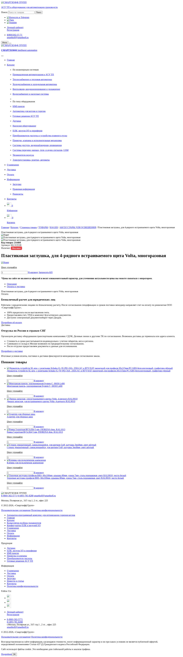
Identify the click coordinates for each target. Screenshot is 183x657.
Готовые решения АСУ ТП (26, 116)
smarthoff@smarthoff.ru (18, 37)
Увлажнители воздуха (23, 155)
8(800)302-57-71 (14, 35)
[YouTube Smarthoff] (9, 607)
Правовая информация (24, 189)
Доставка (11, 169)
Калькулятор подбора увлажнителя (24, 523)
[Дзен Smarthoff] (9, 602)
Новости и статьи (15, 581)
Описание (12, 284)
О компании (13, 165)
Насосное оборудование (24, 126)
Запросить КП (46, 272)
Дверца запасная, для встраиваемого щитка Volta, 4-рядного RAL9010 (41, 401)
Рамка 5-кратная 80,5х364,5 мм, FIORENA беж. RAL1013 (35, 432)
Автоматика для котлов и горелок (29, 111)
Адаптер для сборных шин (20, 417)
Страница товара (28, 227)
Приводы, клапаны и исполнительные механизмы (37, 140)
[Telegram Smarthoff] (9, 598)
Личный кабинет (15, 27)
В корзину (33, 272)
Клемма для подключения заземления (25, 462)
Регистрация (13, 30)
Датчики (17, 121)
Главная (11, 60)
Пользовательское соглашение (16, 510)
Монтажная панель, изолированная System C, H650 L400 (34, 386)
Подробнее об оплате (11, 322)
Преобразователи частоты (19, 558)
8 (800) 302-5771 (9, 495)
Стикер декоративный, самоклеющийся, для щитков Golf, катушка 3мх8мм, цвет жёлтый (50, 447)
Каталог (11, 65)
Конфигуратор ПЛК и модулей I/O (24, 525)
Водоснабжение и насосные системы (31, 94)
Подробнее (6, 654)
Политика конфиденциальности (46, 510)
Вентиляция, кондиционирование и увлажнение (36, 89)
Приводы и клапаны (17, 556)
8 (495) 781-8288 (25, 495)
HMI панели (19, 106)
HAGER (54, 227)
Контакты (11, 199)
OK (14, 654)
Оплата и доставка (16, 286)
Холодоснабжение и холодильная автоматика (35, 84)
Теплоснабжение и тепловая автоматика (32, 79)
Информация (13, 179)
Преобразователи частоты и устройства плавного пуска (40, 135)
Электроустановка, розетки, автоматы (31, 160)
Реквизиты (18, 194)
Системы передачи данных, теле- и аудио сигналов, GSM (40, 150)
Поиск (4, 12)
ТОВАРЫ (43, 227)
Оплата (10, 174)
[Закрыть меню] (10, 43)
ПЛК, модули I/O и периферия (27, 130)
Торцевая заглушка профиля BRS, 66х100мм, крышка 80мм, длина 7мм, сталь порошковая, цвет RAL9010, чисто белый (65, 478)
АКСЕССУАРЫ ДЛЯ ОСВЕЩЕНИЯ (78, 227)
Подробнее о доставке (12, 351)
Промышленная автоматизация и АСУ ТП (33, 74)
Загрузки (17, 184)
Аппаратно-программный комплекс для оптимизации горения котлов (41, 515)
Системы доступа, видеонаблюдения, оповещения (37, 145)
